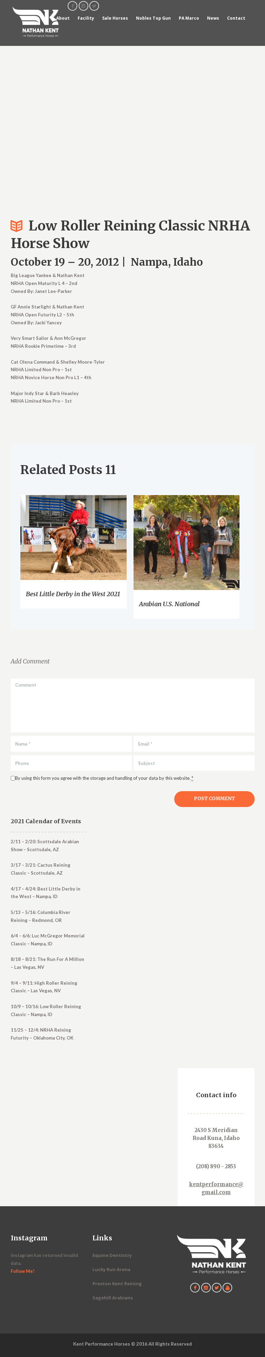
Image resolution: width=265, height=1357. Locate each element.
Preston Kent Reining (117, 1283)
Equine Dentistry (112, 1255)
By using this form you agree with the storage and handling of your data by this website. (104, 778)
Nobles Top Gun (153, 18)
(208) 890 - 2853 (216, 1166)
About (63, 18)
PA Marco (189, 18)
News (213, 18)
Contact (236, 18)
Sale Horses (115, 18)
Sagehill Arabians (112, 1298)
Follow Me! (23, 1271)
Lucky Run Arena (111, 1269)
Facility (86, 18)
